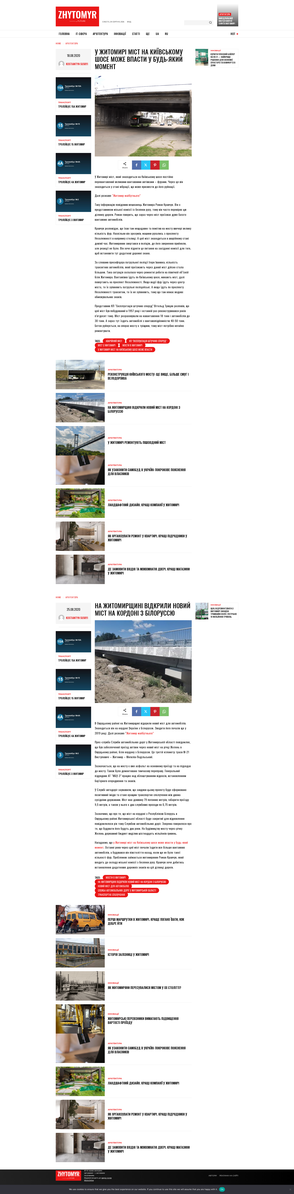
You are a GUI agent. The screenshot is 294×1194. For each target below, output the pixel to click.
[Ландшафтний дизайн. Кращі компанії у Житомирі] (80, 503)
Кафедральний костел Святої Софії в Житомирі (227, 21)
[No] (290, 1189)
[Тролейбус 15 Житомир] (73, 125)
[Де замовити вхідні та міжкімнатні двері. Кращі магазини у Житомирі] (80, 569)
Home (58, 43)
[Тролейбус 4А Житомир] (73, 163)
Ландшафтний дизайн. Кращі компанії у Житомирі (143, 505)
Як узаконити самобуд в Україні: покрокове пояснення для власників (147, 471)
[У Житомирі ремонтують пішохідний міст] (80, 440)
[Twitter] (145, 165)
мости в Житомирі (132, 345)
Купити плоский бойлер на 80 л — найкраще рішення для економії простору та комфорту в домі (223, 59)
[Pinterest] (155, 165)
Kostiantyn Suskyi (77, 64)
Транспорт (64, 102)
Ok (222, 1189)
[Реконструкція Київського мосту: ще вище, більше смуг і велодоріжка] (80, 374)
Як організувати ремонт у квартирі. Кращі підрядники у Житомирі (147, 538)
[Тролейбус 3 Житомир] (73, 201)
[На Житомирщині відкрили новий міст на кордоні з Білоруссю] (80, 407)
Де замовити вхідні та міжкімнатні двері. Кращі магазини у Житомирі (149, 571)
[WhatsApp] (164, 165)
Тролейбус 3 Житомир (71, 220)
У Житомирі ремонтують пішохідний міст (137, 442)
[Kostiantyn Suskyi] (62, 64)
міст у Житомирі (106, 345)
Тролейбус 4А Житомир (71, 182)
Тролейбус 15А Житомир (72, 106)
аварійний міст (114, 341)
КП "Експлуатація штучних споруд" (148, 341)
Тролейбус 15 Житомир (71, 144)
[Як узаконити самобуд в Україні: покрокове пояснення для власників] (80, 470)
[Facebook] (136, 165)
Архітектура (225, 14)
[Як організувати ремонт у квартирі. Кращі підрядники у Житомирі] (80, 536)
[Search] (210, 22)
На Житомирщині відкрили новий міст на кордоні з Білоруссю (144, 409)
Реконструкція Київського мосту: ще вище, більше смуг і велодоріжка (148, 376)
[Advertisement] (218, 91)
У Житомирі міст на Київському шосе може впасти (125, 349)
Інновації (216, 50)
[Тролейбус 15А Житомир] (73, 88)
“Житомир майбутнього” (126, 196)
